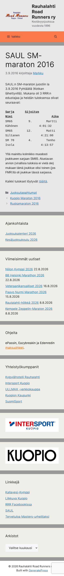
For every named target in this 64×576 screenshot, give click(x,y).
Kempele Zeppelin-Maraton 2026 (28, 309)
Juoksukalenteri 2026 (20, 233)
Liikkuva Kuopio (16, 498)
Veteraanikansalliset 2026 (23, 286)
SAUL (9, 510)
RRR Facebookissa (18, 504)
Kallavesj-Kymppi (17, 492)
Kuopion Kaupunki (18, 395)
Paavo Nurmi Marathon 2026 (26, 292)
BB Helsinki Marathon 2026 (24, 275)
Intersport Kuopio (17, 383)
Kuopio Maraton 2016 (25, 198)
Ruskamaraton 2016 (24, 203)
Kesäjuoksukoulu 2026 (21, 239)
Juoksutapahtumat (23, 192)
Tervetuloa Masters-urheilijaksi (27, 516)
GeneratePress (38, 570)
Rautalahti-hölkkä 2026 (22, 302)
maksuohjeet (14, 347)
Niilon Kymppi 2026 (19, 269)
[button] (55, 36)
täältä (43, 181)
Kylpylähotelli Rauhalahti (22, 377)
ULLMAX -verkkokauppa (22, 389)
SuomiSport (13, 401)
